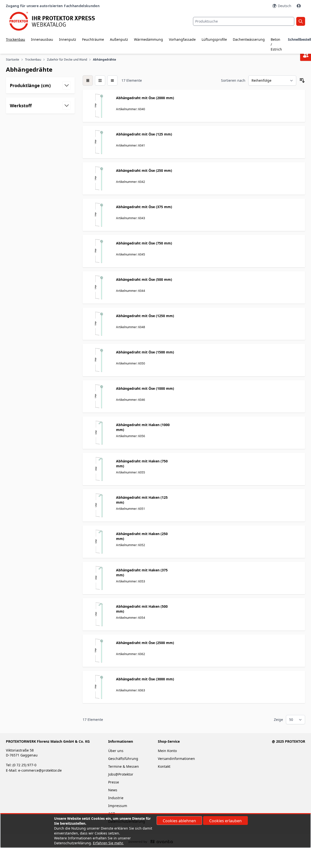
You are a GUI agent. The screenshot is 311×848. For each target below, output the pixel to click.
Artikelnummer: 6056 (130, 436)
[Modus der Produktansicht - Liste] (100, 80)
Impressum (117, 805)
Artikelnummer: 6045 (130, 254)
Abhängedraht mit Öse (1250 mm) (145, 315)
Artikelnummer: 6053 (130, 581)
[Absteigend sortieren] (302, 80)
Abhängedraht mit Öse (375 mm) (144, 206)
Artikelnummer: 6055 (130, 472)
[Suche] (300, 21)
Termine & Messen (123, 766)
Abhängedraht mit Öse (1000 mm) (145, 388)
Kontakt (164, 766)
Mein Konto (167, 750)
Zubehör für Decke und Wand (67, 60)
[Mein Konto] (299, 5)
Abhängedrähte (104, 60)
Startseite (12, 60)
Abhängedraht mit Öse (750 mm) (144, 243)
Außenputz (119, 39)
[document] (155, 831)
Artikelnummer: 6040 (130, 109)
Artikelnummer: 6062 (130, 654)
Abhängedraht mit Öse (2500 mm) (145, 642)
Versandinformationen (176, 758)
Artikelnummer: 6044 (130, 291)
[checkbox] (88, 80)
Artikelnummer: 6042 (130, 182)
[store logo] (56, 21)
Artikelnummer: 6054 (130, 618)
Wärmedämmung (148, 39)
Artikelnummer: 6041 (130, 145)
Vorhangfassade (182, 39)
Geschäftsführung (123, 758)
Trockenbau (15, 39)
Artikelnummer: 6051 (130, 509)
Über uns (116, 750)
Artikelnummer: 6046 (130, 400)
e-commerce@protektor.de (40, 770)
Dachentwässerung (249, 39)
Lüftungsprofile (214, 39)
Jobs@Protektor (120, 774)
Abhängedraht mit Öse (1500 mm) (145, 352)
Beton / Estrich (276, 44)
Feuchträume (93, 39)
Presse (113, 782)
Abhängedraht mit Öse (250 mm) (144, 170)
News (112, 790)
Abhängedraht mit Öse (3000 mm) (145, 679)
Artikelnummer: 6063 (130, 690)
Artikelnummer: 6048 (130, 327)
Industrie (115, 797)
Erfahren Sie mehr (108, 843)
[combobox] (243, 21)
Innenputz (67, 39)
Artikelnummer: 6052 (130, 545)
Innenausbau (42, 39)
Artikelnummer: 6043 (130, 218)
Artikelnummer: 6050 (130, 363)
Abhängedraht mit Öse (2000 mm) (145, 97)
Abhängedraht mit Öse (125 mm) (144, 134)
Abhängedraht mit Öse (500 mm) (144, 279)
